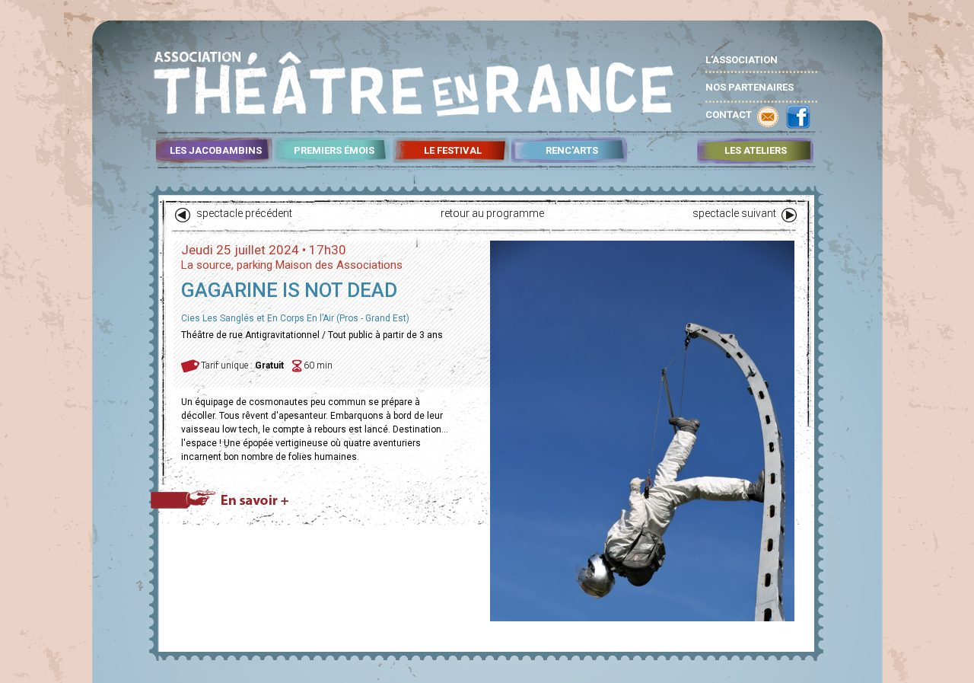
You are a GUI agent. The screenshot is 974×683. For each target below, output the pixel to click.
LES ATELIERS (755, 150)
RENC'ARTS (572, 150)
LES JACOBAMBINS (216, 150)
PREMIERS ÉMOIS (334, 150)
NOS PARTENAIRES (749, 87)
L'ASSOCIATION (741, 59)
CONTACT (728, 114)
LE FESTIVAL (453, 150)
